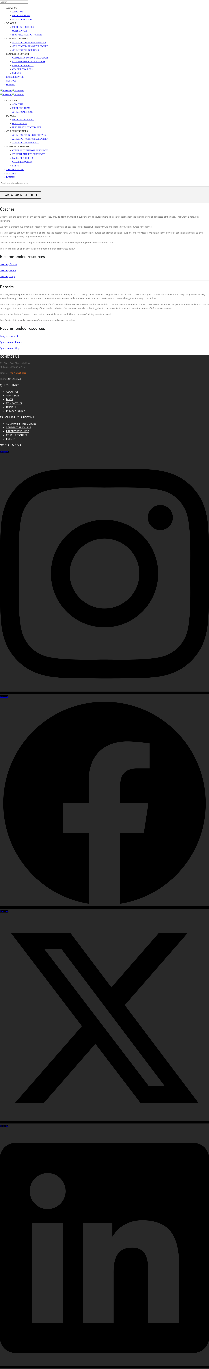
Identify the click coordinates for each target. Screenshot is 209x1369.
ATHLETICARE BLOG (22, 19)
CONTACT (11, 81)
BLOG (9, 399)
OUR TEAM (12, 395)
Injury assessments (9, 336)
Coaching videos (8, 270)
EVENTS (16, 73)
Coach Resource (16, 435)
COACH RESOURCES (22, 69)
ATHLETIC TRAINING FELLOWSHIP (30, 46)
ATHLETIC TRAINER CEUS (25, 50)
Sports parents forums (11, 342)
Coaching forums (8, 264)
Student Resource (18, 427)
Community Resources (21, 423)
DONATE (10, 85)
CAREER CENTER (15, 77)
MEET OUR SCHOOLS (23, 27)
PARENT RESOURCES (23, 65)
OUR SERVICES (19, 31)
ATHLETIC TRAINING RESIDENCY (29, 42)
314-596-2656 (14, 378)
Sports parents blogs (10, 348)
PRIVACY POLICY (15, 411)
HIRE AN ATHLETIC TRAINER (27, 35)
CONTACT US (14, 403)
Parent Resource (17, 431)
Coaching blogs (7, 276)
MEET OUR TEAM (21, 15)
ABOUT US (17, 12)
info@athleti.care (18, 372)
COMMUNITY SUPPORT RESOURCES (30, 58)
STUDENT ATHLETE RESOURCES (28, 61)
